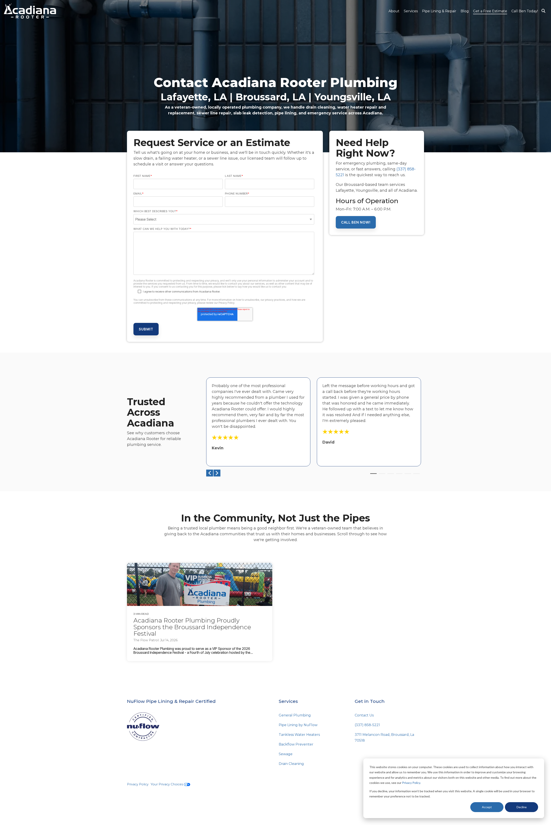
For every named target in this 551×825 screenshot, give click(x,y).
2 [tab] (381, 475)
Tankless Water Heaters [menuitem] (299, 735)
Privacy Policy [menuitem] (138, 784)
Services (411, 11)
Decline (522, 807)
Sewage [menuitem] (286, 754)
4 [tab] (398, 475)
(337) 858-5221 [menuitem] (367, 725)
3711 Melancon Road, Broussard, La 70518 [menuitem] (385, 737)
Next (217, 473)
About (393, 11)
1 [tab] (372, 475)
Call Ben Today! (524, 11)
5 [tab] (407, 475)
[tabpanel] (258, 422)
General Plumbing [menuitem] (295, 715)
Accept (487, 807)
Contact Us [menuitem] (364, 715)
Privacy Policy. (411, 783)
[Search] (543, 11)
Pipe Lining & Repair (439, 11)
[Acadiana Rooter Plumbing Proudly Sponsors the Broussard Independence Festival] (199, 584)
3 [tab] (389, 475)
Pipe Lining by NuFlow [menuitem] (298, 725)
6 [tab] (415, 475)
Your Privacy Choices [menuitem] (167, 784)
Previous (209, 473)
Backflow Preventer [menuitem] (296, 744)
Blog (465, 11)
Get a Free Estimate (490, 11)
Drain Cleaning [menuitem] (291, 764)
